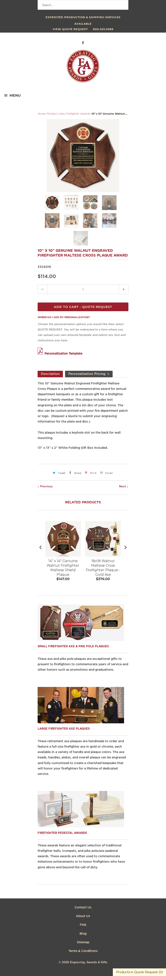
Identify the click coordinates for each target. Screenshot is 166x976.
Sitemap (83, 942)
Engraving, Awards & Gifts (88, 962)
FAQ (83, 925)
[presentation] (41, 547)
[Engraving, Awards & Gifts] (83, 68)
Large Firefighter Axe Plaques (64, 729)
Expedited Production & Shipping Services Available (83, 18)
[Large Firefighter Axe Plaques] (81, 722)
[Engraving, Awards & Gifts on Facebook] (83, 43)
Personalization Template (63, 353)
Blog (83, 933)
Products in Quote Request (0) (139, 972)
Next (123, 486)
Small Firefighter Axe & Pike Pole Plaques (73, 646)
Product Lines (55, 114)
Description (50, 374)
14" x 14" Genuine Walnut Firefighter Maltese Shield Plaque (63, 567)
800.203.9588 (103, 29)
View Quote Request (70, 29)
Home (41, 114)
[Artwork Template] (41, 353)
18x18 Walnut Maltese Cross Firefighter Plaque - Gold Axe (103, 567)
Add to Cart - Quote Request (83, 307)
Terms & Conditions (83, 951)
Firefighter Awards (78, 114)
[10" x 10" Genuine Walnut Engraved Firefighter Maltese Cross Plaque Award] (83, 155)
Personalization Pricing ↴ (88, 374)
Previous (46, 486)
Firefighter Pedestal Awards (62, 833)
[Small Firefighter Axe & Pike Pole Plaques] (81, 640)
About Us (83, 916)
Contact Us (83, 907)
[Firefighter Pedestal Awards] (81, 826)
